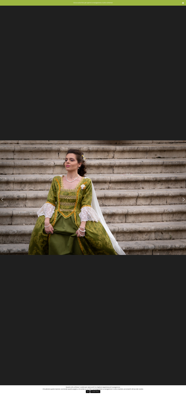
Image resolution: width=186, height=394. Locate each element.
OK (88, 391)
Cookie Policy (95, 391)
